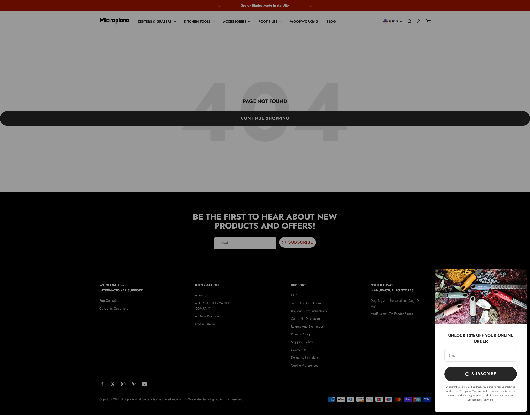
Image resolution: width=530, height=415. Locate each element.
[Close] (518, 278)
